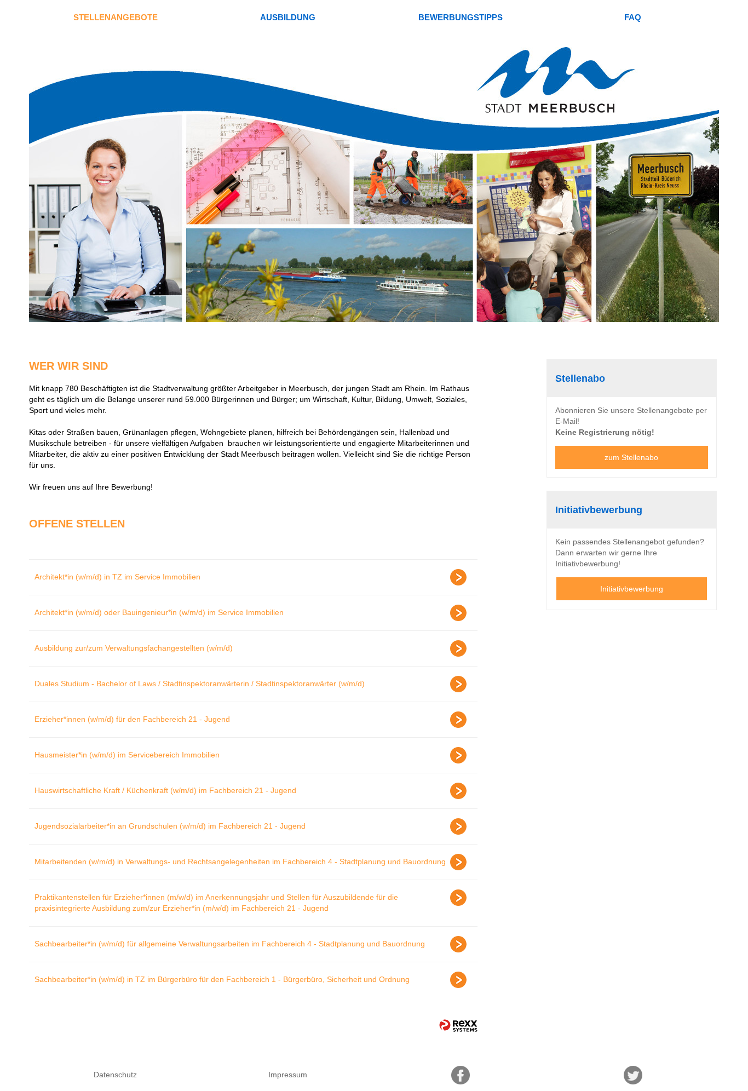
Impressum (287, 1074)
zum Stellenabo (631, 457)
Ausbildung (287, 17)
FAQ (632, 17)
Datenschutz (115, 1074)
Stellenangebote (115, 17)
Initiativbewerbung (631, 588)
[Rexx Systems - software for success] (458, 1025)
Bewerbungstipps (460, 17)
